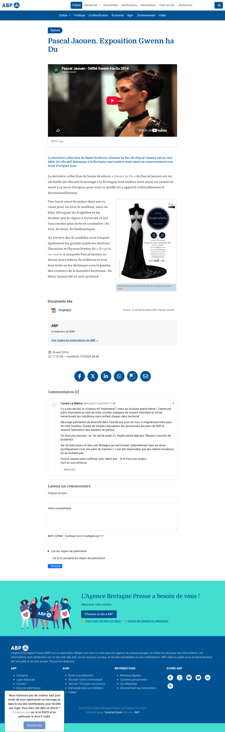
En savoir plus (21, 712)
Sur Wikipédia (128, 683)
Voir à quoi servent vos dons (103, 621)
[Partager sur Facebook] (79, 376)
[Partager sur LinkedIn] (106, 376)
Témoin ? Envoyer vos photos (86, 683)
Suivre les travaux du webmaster (148, 621)
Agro (130, 15)
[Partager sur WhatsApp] (119, 376)
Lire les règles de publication (69, 551)
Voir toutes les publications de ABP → (75, 340)
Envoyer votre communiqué (85, 679)
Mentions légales (130, 675)
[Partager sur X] (93, 376)
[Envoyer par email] (145, 376)
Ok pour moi (34, 725)
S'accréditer (111, 5)
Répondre (70, 469)
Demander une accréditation (85, 688)
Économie (118, 15)
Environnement (146, 15)
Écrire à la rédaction (80, 675)
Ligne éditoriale (26, 679)
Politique (79, 15)
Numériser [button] (91, 5)
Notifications (129, 5)
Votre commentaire (59, 508)
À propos (22, 675)
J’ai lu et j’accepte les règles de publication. (78, 558)
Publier (76, 5)
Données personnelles (133, 679)
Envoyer (56, 566)
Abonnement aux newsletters (138, 688)
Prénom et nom (57, 493)
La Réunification (98, 15)
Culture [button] (63, 15)
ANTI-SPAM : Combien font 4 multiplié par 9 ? (76, 536)
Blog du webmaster (29, 688)
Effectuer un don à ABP (99, 614)
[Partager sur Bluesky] (132, 376)
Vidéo (162, 15)
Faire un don (167, 5)
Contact (21, 683)
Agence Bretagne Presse (107, 708)
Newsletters (148, 5)
